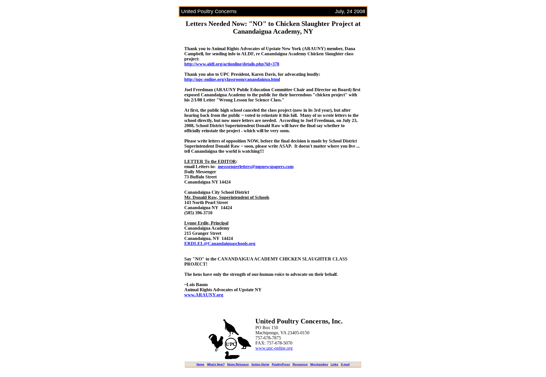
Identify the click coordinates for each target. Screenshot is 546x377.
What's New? (216, 364)
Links (334, 364)
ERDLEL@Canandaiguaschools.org (219, 243)
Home (200, 364)
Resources (300, 364)
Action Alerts (260, 364)
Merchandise (319, 364)
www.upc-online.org (274, 348)
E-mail (345, 364)
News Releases (238, 364)
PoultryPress (281, 364)
